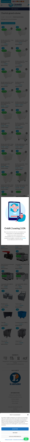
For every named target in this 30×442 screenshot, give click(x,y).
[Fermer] (28, 195)
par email (24, 238)
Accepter (15, 429)
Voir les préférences (15, 436)
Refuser (15, 432)
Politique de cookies (9, 439)
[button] (28, 414)
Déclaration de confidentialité (18, 439)
